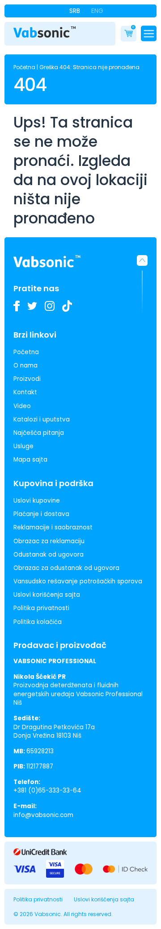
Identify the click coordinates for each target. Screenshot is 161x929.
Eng (97, 10)
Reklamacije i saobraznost (53, 527)
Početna (24, 67)
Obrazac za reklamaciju (49, 541)
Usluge (23, 446)
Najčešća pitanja (38, 433)
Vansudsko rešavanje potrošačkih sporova (77, 581)
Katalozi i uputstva (41, 419)
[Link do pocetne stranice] (44, 32)
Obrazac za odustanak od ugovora (66, 568)
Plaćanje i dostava (41, 514)
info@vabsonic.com (43, 815)
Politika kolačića (37, 622)
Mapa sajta (30, 459)
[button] (142, 284)
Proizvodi (27, 379)
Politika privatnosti (41, 608)
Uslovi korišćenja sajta (46, 594)
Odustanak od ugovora (48, 554)
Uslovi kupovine (36, 500)
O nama (25, 365)
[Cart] (128, 33)
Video (22, 406)
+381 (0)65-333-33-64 (47, 790)
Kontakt (25, 392)
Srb (74, 10)
